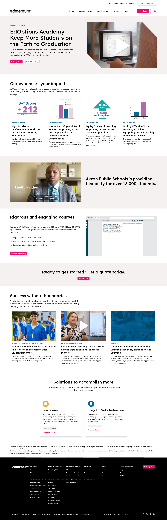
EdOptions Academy (54, 491)
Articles (86, 476)
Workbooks (87, 470)
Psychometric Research (72, 473)
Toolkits (86, 473)
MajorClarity (51, 470)
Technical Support (126, 466)
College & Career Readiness (38, 479)
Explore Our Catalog (31, 62)
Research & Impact (73, 466)
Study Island (51, 488)
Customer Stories (71, 482)
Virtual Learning (34, 476)
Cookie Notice (46, 514)
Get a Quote (142, 11)
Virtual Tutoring (52, 494)
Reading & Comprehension (37, 485)
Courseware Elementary (56, 479)
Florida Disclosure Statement (70, 514)
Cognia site (25, 449)
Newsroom (105, 473)
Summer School (34, 494)
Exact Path (51, 482)
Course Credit (34, 470)
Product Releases (125, 473)
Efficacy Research (71, 470)
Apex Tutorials (52, 485)
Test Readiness (34, 488)
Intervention (33, 473)
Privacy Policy (36, 514)
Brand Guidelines (25, 514)
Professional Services (54, 500)
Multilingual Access (35, 491)
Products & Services (55, 466)
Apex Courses (52, 476)
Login (154, 11)
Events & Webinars (89, 479)
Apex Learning (52, 497)
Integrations (123, 470)
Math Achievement (35, 482)
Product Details (49, 432)
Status (122, 475)
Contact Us (15, 514)
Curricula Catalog (35, 497)
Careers (104, 476)
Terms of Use (56, 514)
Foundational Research (72, 476)
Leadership (105, 470)
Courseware (51, 473)
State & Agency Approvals (73, 479)
